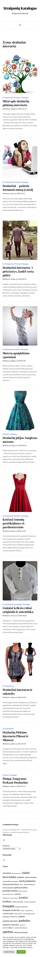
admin (13, 531)
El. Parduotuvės (8, 97)
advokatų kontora (16, 873)
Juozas (13, 697)
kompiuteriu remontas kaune (10, 898)
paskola (21, 916)
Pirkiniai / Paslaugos (21, 97)
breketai (20, 877)
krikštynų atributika (30, 902)
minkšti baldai (8, 913)
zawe (12, 193)
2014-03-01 (22, 445)
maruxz (13, 616)
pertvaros (22, 925)
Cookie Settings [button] (9, 952)
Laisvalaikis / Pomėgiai (22, 604)
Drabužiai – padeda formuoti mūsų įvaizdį (18, 188)
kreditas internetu (17, 902)
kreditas (7, 901)
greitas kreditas (21, 887)
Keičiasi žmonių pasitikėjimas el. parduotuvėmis (14, 523)
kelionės (18, 894)
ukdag (13, 361)
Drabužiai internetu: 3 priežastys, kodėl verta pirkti (18, 271)
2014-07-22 (21, 193)
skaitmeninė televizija (21, 928)
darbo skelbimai (29, 884)
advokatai (7, 873)
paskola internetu (10, 921)
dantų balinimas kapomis (10, 881)
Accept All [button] (21, 952)
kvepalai (8, 906)
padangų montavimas (10, 917)
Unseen (13, 109)
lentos (22, 910)
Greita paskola (8, 888)
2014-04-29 (21, 361)
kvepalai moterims (11, 910)
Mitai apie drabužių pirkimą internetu (16, 103)
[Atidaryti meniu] (20, 25)
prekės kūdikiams (8, 928)
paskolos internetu (11, 924)
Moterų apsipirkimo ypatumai (16, 355)
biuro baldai (9, 877)
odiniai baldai (18, 913)
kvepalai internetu (21, 907)
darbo (21, 884)
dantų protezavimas (11, 884)
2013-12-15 (22, 531)
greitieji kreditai (10, 890)
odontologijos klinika (29, 913)
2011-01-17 (22, 786)
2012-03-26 (22, 616)
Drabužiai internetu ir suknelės (17, 692)
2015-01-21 (22, 109)
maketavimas (29, 910)
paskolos (24, 920)
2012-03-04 (22, 697)
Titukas (13, 279)
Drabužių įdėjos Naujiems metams (20, 440)
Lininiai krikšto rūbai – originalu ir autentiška (18, 610)
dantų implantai (27, 881)
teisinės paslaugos (21, 932)
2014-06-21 (22, 279)
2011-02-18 (22, 744)
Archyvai (6, 846)
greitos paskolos (23, 891)
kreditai (23, 897)
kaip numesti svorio (8, 894)
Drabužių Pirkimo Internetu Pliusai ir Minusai (15, 736)
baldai (26, 872)
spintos (8, 932)
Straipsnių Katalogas (20, 8)
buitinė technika (31, 877)
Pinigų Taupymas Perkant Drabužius (15, 781)
